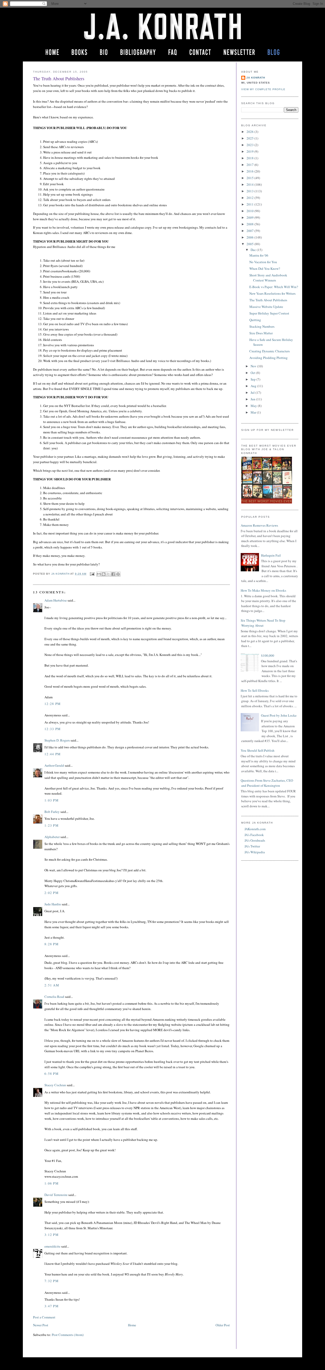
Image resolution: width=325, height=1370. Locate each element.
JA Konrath (255, 77)
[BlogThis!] (103, 574)
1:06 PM (51, 1183)
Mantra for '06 (258, 255)
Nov (254, 366)
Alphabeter (52, 836)
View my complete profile (263, 89)
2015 (250, 178)
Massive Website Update (266, 306)
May (254, 405)
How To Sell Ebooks (255, 690)
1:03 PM (51, 800)
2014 (250, 184)
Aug (254, 386)
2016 (250, 171)
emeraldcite (52, 1246)
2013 (250, 191)
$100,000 (267, 655)
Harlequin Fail (271, 555)
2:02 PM (51, 892)
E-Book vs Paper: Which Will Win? (273, 287)
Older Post (223, 1325)
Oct (253, 372)
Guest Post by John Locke (279, 715)
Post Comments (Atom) (68, 1334)
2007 (250, 230)
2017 (250, 164)
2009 (250, 217)
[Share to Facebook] (113, 574)
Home (132, 1325)
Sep (253, 379)
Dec (254, 249)
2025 (250, 138)
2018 (250, 158)
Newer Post (40, 1325)
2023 (250, 145)
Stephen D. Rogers (57, 740)
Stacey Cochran (55, 1085)
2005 (250, 244)
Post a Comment (44, 1317)
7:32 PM (51, 1281)
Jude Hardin (52, 904)
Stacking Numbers (261, 326)
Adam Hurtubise (55, 600)
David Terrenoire (56, 1194)
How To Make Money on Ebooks (263, 590)
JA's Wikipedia (255, 852)
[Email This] (98, 574)
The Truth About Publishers (268, 300)
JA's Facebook (254, 834)
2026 (250, 131)
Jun (253, 399)
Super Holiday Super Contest (269, 313)
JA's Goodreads (255, 840)
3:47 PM (51, 1306)
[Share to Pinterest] (118, 574)
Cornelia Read (54, 996)
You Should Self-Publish (257, 750)
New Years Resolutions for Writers (272, 293)
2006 (250, 237)
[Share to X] (108, 574)
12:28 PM (52, 703)
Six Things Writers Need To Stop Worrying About (263, 623)
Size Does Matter (261, 333)
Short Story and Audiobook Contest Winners (268, 277)
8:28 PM (51, 944)
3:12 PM (51, 1234)
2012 (250, 197)
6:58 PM (51, 1073)
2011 (250, 204)
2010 (250, 211)
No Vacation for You (263, 262)
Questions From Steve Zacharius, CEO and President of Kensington (267, 783)
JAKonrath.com (255, 829)
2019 (250, 151)
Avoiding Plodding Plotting (268, 357)
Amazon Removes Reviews (259, 525)
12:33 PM (52, 729)
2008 (250, 224)
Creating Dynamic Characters (269, 351)
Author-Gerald (54, 765)
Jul (253, 392)
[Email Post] (91, 573)
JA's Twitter (252, 846)
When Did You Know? (264, 268)
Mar (254, 412)
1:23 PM (51, 825)
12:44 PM (52, 754)
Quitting (255, 320)
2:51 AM (51, 985)
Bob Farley (52, 811)
